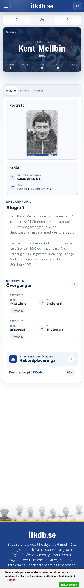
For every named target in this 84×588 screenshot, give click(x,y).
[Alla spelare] (42, 20)
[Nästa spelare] (67, 20)
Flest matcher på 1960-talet (26, 372)
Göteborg (39, 189)
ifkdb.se (42, 6)
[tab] (11, 90)
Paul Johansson (62, 232)
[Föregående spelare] (16, 20)
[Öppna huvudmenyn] (6, 6)
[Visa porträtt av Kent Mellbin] (42, 133)
